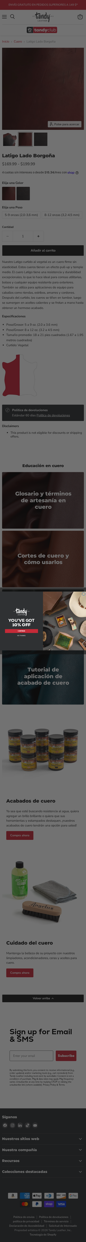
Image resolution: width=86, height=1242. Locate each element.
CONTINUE (21, 631)
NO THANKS (21, 635)
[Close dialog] (83, 594)
